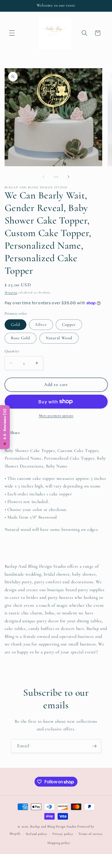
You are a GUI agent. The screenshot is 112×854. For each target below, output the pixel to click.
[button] (11, 33)
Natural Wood (59, 337)
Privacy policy (62, 834)
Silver (41, 324)
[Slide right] (68, 177)
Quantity (12, 351)
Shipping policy (58, 843)
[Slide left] (43, 177)
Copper (69, 324)
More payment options (56, 415)
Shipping (11, 292)
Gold (15, 324)
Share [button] (15, 432)
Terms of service (90, 834)
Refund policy (36, 834)
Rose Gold (20, 337)
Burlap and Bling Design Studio (53, 826)
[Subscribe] (94, 746)
